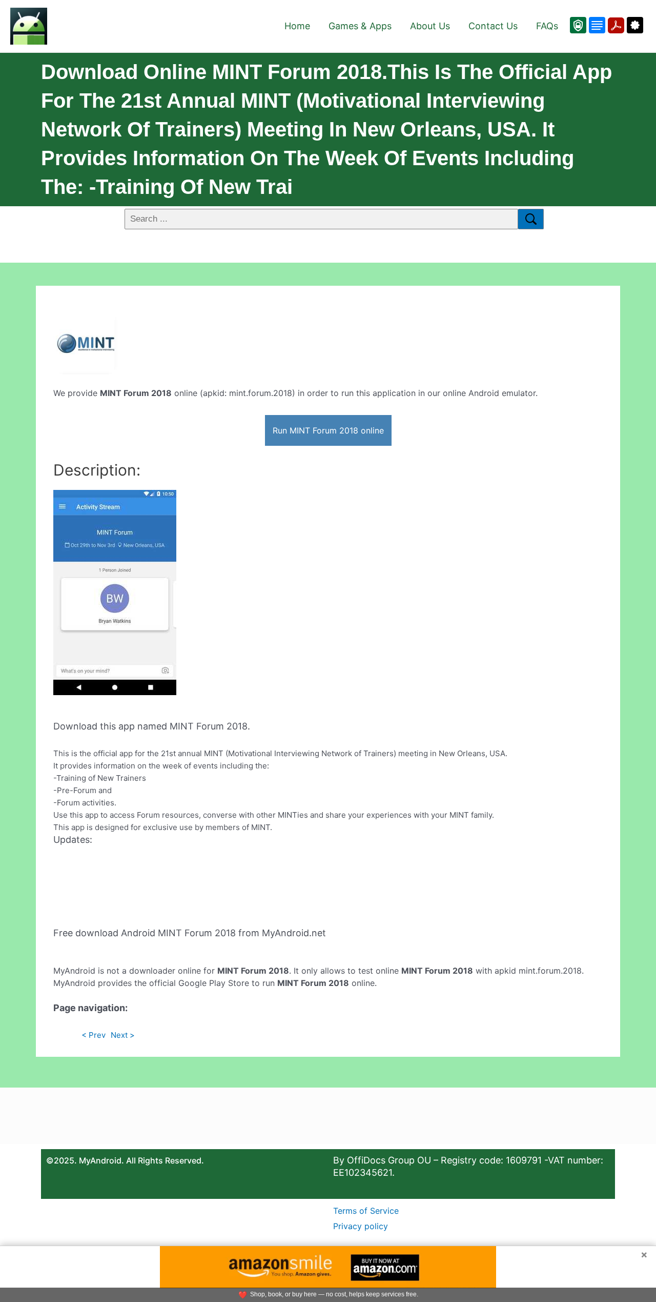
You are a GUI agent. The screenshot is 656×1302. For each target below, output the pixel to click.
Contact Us (493, 26)
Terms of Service (366, 1211)
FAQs (547, 26)
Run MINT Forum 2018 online (328, 430)
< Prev (93, 1035)
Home (297, 26)
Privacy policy (360, 1226)
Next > (123, 1035)
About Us (430, 26)
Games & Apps (360, 26)
